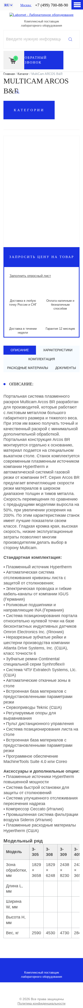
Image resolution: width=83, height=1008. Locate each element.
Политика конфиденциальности (41, 1003)
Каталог (23, 74)
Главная (9, 74)
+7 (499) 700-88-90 (51, 5)
